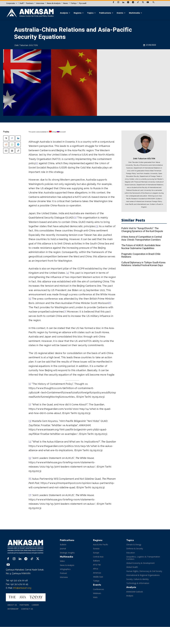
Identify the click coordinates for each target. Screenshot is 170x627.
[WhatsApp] (12, 144)
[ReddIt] (5, 144)
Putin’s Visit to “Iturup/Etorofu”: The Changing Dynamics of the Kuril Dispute (142, 230)
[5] (30, 298)
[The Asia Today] (26, 597)
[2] (75, 217)
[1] (37, 163)
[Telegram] (133, 2)
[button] (153, 2)
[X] (143, 2)
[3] (97, 226)
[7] (65, 311)
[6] (109, 303)
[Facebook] (113, 2)
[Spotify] (128, 2)
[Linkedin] (123, 2)
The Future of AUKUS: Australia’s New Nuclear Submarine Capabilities (141, 247)
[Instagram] (118, 2)
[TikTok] (138, 2)
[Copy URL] (18, 150)
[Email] (5, 150)
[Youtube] (148, 2)
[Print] (12, 150)
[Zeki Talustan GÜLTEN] (144, 143)
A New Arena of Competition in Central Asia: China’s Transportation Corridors (141, 238)
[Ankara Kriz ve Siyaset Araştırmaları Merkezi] (30, 13)
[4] (67, 272)
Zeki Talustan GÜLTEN (26, 45)
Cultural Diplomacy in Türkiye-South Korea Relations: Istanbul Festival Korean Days (143, 264)
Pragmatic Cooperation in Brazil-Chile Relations (140, 255)
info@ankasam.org (22, 588)
